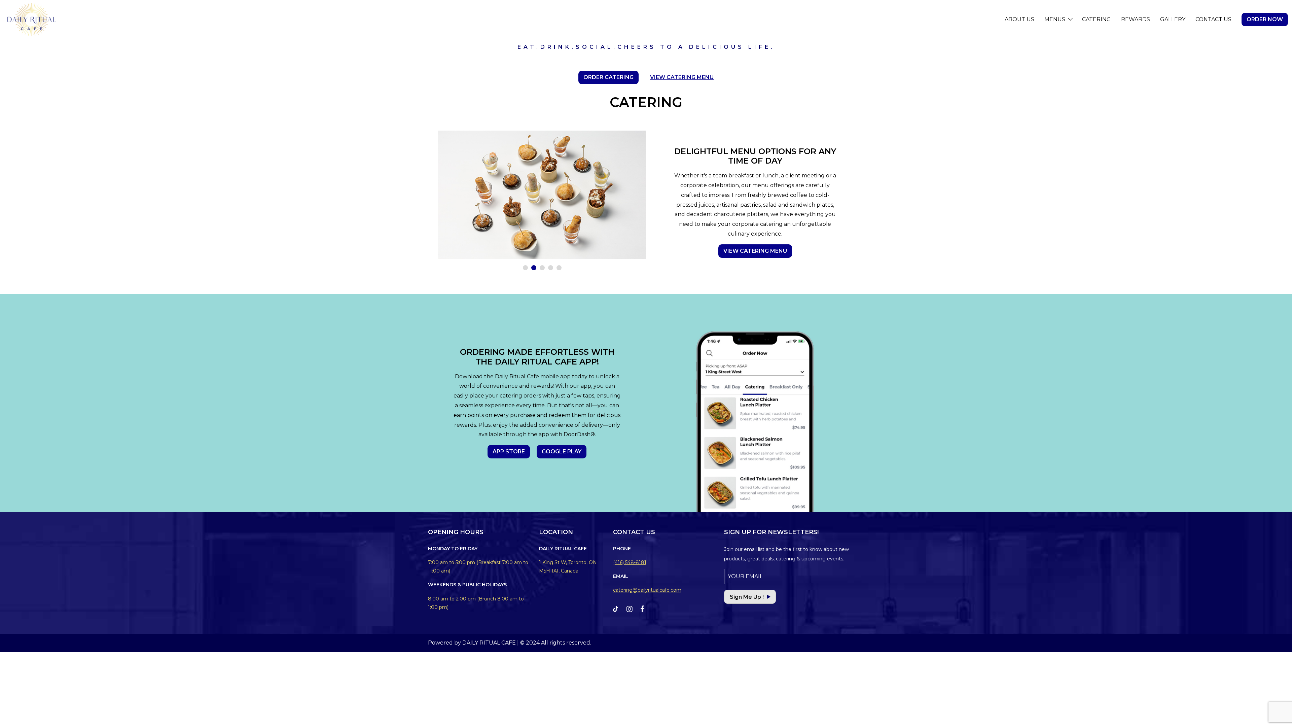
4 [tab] (550, 267)
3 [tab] (542, 267)
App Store (509, 451)
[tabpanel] (542, 194)
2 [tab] (533, 267)
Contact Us (1213, 19)
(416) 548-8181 (629, 562)
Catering (1096, 19)
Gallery (1172, 19)
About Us (1019, 19)
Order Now (1265, 19)
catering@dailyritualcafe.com (647, 590)
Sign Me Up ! (747, 597)
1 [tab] (525, 267)
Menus (1054, 19)
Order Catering (608, 77)
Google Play (561, 451)
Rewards (1135, 19)
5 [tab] (559, 267)
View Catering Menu (682, 77)
